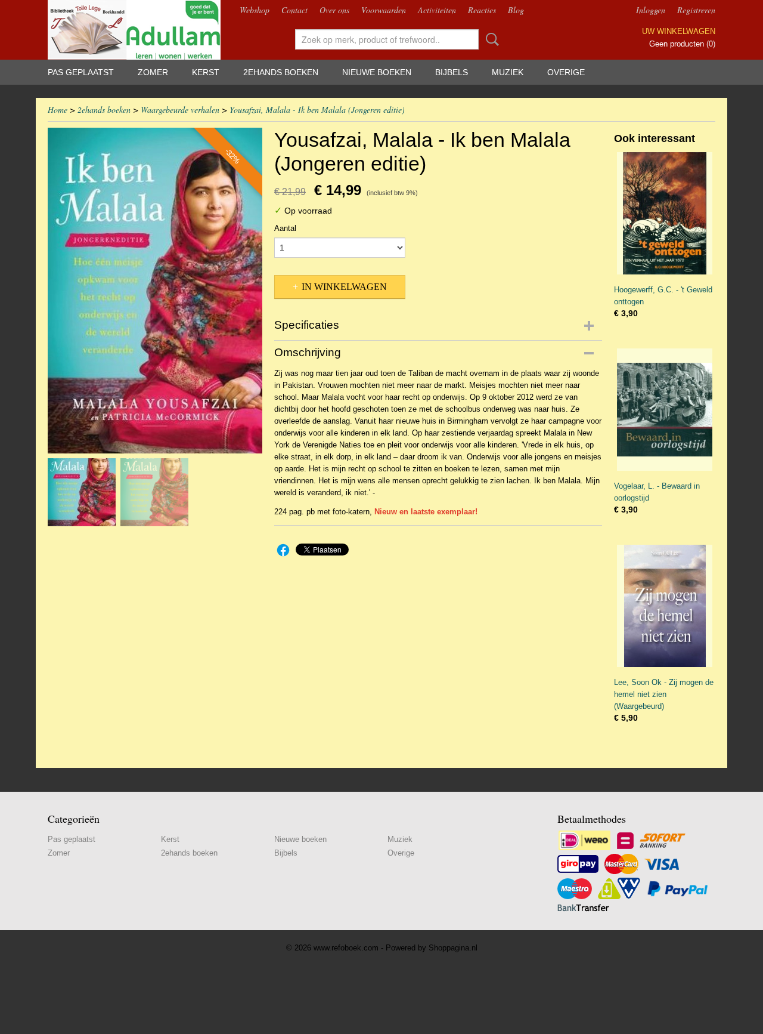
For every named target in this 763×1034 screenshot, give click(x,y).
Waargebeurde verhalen (180, 109)
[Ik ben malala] (155, 290)
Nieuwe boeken (376, 72)
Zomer (153, 72)
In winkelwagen (344, 287)
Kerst (205, 72)
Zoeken (490, 39)
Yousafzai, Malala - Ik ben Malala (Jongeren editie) (317, 109)
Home (57, 109)
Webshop (254, 10)
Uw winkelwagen (678, 31)
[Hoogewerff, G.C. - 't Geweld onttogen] (664, 213)
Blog (516, 10)
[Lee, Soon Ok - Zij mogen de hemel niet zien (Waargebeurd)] (664, 606)
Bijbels (451, 72)
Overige (566, 72)
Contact (294, 10)
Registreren (696, 10)
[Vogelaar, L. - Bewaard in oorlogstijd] (664, 409)
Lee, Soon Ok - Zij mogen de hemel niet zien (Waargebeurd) (664, 694)
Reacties (482, 10)
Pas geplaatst (81, 72)
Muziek (507, 72)
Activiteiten (437, 10)
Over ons (334, 10)
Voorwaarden (383, 10)
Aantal (285, 228)
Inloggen (650, 10)
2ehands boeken (280, 72)
